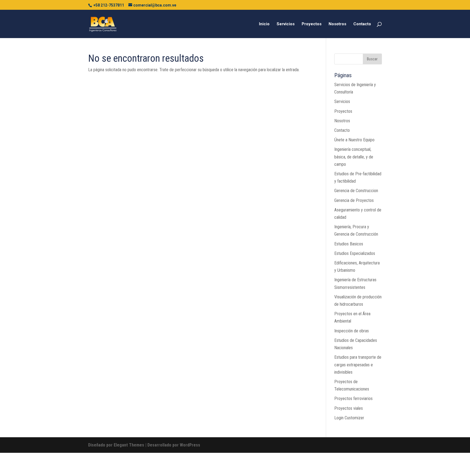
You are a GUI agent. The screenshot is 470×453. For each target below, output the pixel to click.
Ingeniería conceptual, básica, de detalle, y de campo (353, 157)
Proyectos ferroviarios (353, 398)
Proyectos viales (348, 408)
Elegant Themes (129, 445)
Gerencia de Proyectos (354, 200)
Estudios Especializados (354, 253)
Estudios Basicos (348, 243)
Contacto (362, 24)
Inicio (264, 24)
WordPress (190, 445)
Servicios (286, 24)
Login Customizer (349, 417)
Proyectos (311, 24)
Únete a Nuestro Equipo (354, 139)
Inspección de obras (351, 330)
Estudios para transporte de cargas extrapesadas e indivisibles (357, 364)
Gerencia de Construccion (356, 190)
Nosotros (337, 24)
